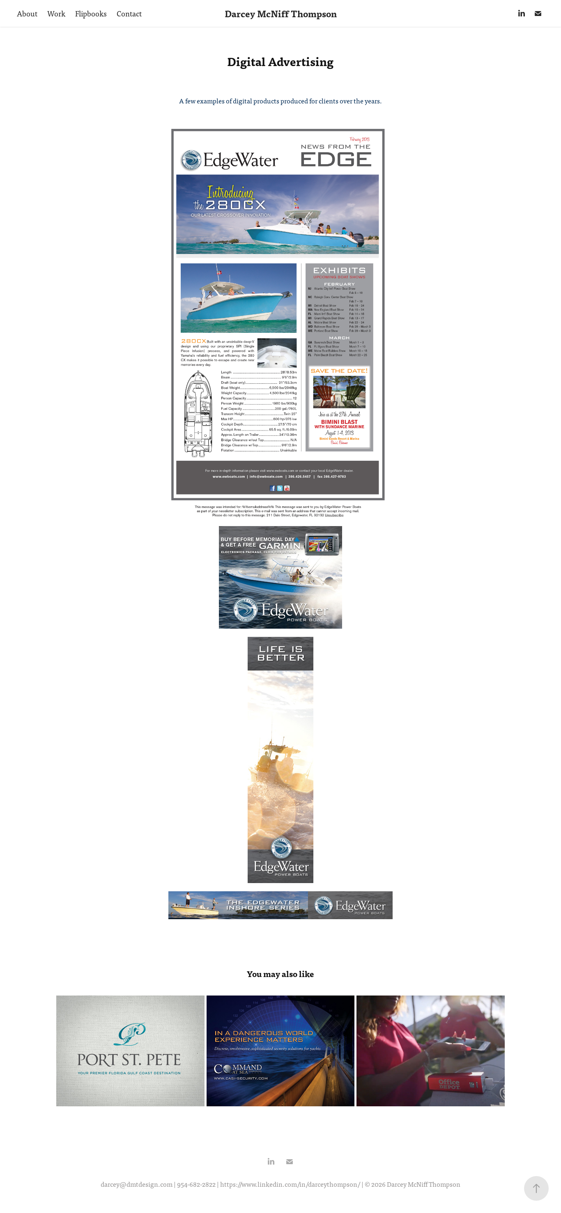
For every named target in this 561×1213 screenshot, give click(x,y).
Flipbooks (91, 13)
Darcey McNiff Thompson (281, 14)
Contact (129, 13)
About (27, 13)
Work (56, 13)
